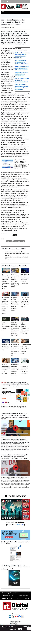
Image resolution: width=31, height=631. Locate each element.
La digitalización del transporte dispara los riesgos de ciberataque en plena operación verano (5, 281)
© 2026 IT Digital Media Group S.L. (11, 593)
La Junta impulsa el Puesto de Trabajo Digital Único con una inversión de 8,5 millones (25, 328)
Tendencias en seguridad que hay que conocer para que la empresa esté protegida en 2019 (17, 253)
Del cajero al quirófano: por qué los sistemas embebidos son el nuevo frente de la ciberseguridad (15, 567)
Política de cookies (8, 595)
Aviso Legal (26, 593)
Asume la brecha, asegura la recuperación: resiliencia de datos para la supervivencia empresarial (15, 384)
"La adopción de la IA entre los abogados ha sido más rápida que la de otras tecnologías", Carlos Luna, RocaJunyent (14, 457)
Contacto (18, 598)
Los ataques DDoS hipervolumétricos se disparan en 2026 (7, 326)
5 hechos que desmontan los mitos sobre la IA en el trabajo (15, 543)
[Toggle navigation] (3, 12)
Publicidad (26, 598)
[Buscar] (3, 2)
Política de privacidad (7, 598)
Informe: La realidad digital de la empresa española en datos (20, 161)
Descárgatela (25, 8)
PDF (18, 525)
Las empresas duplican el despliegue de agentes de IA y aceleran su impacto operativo (15, 370)
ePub (22, 525)
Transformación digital (19, 241)
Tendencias (9, 241)
